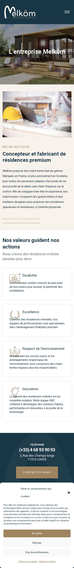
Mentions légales (47, 561)
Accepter (37, 533)
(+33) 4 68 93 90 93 (37, 449)
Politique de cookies (28, 561)
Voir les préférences (37, 552)
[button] (69, 492)
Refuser (37, 542)
